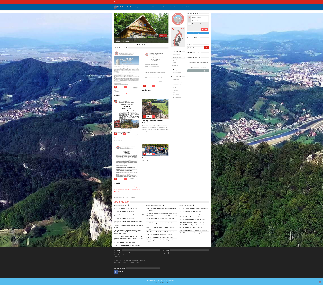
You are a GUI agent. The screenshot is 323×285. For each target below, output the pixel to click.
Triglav (116, 91)
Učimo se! (184, 7)
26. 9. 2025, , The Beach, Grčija (189, 211)
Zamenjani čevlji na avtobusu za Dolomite (153, 121)
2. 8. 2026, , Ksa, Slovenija (124, 211)
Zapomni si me (196, 24)
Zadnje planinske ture (121, 205)
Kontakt (202, 7)
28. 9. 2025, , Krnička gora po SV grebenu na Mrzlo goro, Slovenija (128, 238)
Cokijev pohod (147, 90)
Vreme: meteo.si (120, 2)
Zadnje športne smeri (186, 205)
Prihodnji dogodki (193, 52)
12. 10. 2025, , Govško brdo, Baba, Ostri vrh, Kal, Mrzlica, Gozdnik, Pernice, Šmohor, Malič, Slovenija (127, 231)
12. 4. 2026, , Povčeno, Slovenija (192, 208)
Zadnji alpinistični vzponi (154, 205)
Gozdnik (116, 137)
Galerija (176, 7)
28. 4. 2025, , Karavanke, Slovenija (127, 245)
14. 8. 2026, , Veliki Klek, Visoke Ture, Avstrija (161, 218)
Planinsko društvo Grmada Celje (128, 7)
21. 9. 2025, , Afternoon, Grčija (190, 227)
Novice (165, 7)
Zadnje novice (120, 47)
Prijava (205, 29)
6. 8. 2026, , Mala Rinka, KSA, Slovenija (160, 240)
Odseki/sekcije (156, 7)
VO (125, 87)
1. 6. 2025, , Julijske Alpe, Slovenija (125, 242)
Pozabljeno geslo (199, 33)
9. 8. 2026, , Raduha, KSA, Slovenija (160, 227)
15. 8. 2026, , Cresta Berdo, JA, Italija (159, 213)
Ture (170, 7)
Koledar (196, 7)
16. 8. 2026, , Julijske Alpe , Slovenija (125, 208)
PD (154, 116)
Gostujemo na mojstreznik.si (161, 282)
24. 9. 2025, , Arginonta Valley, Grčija (190, 222)
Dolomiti (117, 183)
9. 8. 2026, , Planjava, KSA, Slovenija (159, 232)
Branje (190, 7)
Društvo (147, 7)
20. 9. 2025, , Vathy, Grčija (190, 233)
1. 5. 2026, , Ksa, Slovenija (124, 218)
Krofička (145, 158)
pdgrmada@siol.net (168, 253)
